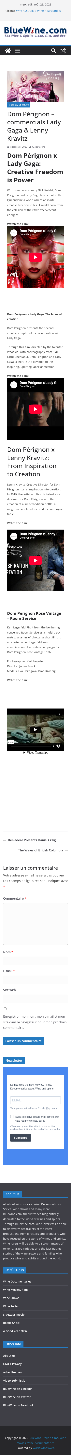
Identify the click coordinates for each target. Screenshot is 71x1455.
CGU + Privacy (12, 1364)
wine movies (24, 1204)
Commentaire (14, 898)
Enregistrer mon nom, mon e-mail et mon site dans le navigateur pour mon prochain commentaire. (35, 1022)
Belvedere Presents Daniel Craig (32, 840)
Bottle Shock (11, 1323)
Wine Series (11, 1306)
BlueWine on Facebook (18, 1405)
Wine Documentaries (47, 1204)
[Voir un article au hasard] (63, 50)
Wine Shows (11, 1298)
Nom (8, 952)
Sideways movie (13, 1314)
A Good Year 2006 (15, 1331)
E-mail (9, 971)
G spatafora (38, 146)
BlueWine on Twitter (17, 1397)
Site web (9, 990)
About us (9, 1356)
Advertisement (13, 1372)
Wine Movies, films (15, 1290)
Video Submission (15, 1380)
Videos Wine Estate (19, 105)
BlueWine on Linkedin (18, 1389)
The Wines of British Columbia (40, 850)
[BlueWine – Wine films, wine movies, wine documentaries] (8, 50)
